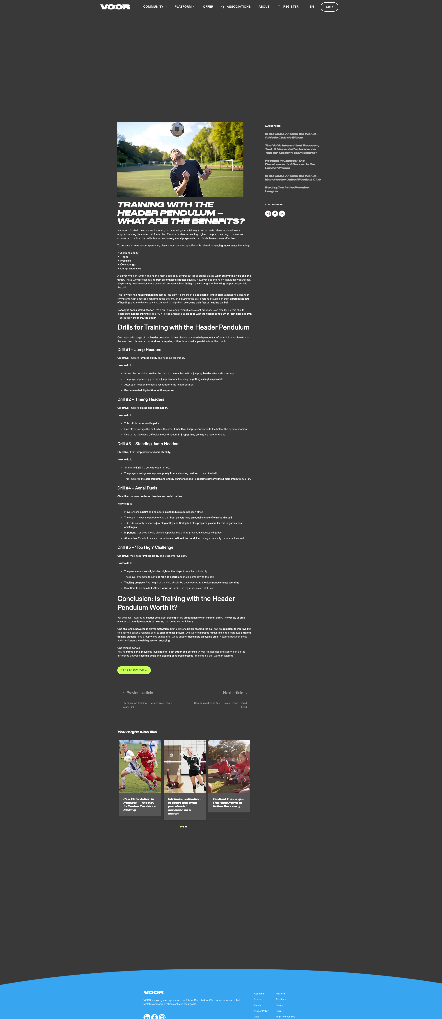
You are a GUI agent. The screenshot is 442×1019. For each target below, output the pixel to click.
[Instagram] (268, 214)
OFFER (208, 6)
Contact (258, 999)
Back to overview (134, 670)
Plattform (281, 994)
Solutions (281, 999)
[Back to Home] (115, 7)
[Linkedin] (282, 214)
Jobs (256, 1017)
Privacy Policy (261, 1011)
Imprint (258, 1005)
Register (291, 6)
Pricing (279, 1005)
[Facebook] (275, 214)
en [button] (312, 6)
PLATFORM (183, 6)
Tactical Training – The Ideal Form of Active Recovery (228, 802)
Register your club (285, 1017)
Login (329, 7)
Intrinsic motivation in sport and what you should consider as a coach (184, 806)
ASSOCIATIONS (239, 6)
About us (259, 994)
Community (153, 6)
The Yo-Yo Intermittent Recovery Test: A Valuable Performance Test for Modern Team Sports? (292, 149)
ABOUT (264, 6)
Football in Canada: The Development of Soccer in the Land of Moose (290, 164)
